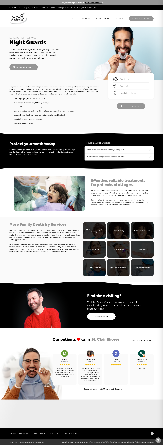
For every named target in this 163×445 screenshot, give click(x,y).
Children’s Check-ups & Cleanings (94, 231)
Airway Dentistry (118, 231)
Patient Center (102, 19)
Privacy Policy (72, 433)
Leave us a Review (139, 340)
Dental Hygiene (94, 249)
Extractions (142, 249)
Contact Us (14, 8)
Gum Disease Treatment (118, 267)
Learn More (100, 316)
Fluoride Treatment (94, 267)
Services (86, 19)
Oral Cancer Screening (142, 267)
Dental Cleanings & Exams (142, 231)
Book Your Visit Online (93, 2)
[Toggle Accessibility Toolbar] (158, 440)
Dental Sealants (118, 249)
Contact (119, 19)
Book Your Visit (142, 19)
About (73, 19)
